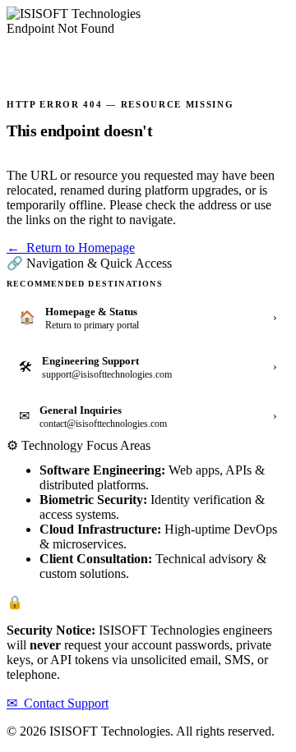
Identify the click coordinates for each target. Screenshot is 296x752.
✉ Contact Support (58, 703)
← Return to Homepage (71, 247)
